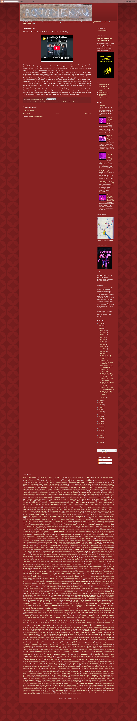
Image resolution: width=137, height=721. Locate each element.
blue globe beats (48, 497)
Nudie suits (28, 593)
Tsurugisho (105, 673)
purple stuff (78, 607)
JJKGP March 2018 (56, 563)
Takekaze (96, 647)
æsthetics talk (26, 484)
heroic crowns (96, 547)
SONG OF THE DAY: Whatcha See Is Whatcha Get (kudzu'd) (110, 197)
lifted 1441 (26, 571)
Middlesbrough (109, 580)
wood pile (68, 688)
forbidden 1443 (90, 534)
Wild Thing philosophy (109, 685)
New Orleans (57, 590)
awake (51, 491)
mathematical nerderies (73, 578)
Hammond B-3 (46, 545)
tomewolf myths (104, 670)
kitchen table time (47, 566)
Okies (102, 593)
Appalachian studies (33, 489)
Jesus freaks (108, 558)
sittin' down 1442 (56, 632)
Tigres (24, 670)
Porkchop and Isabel (67, 603)
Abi (106, 482)
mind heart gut (51, 581)
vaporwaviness (45, 678)
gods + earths (42, 101)
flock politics (31, 533)
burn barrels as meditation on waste (59, 501)
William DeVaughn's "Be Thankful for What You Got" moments (74, 687)
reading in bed (108, 610)
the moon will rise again (52, 661)
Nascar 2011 (54, 588)
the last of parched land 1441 (69, 658)
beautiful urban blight (42, 494)
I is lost (89, 553)
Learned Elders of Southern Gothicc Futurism (64, 570)
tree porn (76, 673)
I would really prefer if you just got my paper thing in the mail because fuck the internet (54, 554)
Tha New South (28, 651)
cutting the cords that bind (54, 514)
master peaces (44, 578)
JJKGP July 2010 (67, 561)
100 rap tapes (87, 477)
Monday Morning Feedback (106, 171)
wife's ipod (86, 685)
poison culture (97, 602)
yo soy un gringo (59, 692)
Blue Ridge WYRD (81, 497)
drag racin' (69, 521)
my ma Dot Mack (42, 586)
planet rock (88, 600)
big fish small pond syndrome (68, 496)
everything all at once (91, 526)
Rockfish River (80, 617)
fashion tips (52, 529)
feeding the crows (85, 529)
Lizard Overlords (72, 573)
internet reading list (107, 556)
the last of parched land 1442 (87, 658)
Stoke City (40, 641)
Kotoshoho (70, 566)
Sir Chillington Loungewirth (30, 632)
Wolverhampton (110, 687)
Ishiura (61, 558)
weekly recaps (94, 681)
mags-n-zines (37, 576)
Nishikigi (43, 591)
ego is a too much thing (38, 524)
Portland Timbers (79, 603)
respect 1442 (38, 615)
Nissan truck (49, 591)
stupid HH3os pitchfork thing (76, 643)
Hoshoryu (40, 551)
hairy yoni (31, 545)
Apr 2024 (103, 349)
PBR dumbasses (103, 596)
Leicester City (88, 570)
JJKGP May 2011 (78, 563)
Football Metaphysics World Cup (42, 534)
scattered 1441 (35, 624)
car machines (53, 504)
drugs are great (48, 523)
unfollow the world (73, 675)
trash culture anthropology (52, 673)
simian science (88, 630)
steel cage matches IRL (101, 639)
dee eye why (29, 518)
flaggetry (96, 531)
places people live (77, 600)
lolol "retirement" (104, 573)
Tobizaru (56, 670)
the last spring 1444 (95, 659)
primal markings (39, 605)
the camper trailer (84, 651)
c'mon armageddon (80, 502)
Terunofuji (104, 649)
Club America (88, 509)
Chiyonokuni (69, 507)
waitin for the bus (66, 680)
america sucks (63, 486)
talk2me (111, 647)
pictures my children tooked (43, 600)
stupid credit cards (48, 642)
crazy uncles (87, 512)
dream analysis (88, 521)
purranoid (86, 607)
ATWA (38, 491)
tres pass (84, 673)
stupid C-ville (36, 643)
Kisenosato (38, 566)
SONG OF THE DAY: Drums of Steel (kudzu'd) (109, 138)
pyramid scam (95, 607)
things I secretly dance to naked (67, 666)
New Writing (65, 590)
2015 (100, 419)
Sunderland (76, 644)
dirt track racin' (30, 519)
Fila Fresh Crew (70, 531)
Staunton (91, 639)
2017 (100, 414)
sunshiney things (85, 644)
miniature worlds (62, 581)
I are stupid (104, 551)
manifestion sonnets (99, 576)
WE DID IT (69, 681)
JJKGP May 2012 (89, 563)
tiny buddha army (46, 670)
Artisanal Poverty (109, 489)
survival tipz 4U (42, 646)
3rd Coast (58, 480)
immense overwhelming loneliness (31, 556)
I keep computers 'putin (100, 552)
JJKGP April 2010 (27, 559)
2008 (100, 435)
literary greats (98, 571)
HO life (54, 549)
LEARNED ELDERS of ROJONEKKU (40, 570)
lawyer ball (92, 568)
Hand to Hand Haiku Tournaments (59, 545)
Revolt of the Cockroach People (97, 615)
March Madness (33, 578)
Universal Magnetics (42, 677)
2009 (100, 433)
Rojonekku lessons (27, 619)
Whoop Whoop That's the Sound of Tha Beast (70, 685)
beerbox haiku (53, 494)
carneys (69, 504)
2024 (100, 328)
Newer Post (26, 114)
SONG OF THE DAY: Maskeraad (105, 370)
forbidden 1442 (79, 534)
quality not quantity (107, 607)
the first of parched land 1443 (63, 654)
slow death (101, 632)
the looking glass (29, 661)
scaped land (108, 622)
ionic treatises (50, 558)
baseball (29, 492)
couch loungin (30, 512)
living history (61, 573)
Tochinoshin (63, 670)
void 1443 (31, 680)
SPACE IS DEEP (107, 637)
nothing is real (110, 591)
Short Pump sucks (54, 630)
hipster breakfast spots (38, 549)
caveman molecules (96, 504)
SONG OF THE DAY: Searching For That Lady (106, 357)
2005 (100, 442)
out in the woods (37, 596)
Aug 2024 (103, 339)
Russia (95, 619)
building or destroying (43, 501)
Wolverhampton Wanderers (30, 688)
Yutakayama (72, 693)
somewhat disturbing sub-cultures (40, 637)
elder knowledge (55, 524)
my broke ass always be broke (83, 585)
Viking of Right (77, 678)
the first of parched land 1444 (82, 654)
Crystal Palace (110, 512)
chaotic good (66, 506)
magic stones (26, 576)
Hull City (72, 551)
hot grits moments (48, 551)
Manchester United (72, 576)
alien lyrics (79, 484)
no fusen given (59, 591)
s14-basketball (50, 620)
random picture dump (83, 608)
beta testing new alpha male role (41, 496)
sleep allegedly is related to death (85, 632)
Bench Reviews (100, 494)
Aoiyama (105, 487)
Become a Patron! (102, 30)
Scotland (105, 624)
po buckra (88, 601)
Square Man (64, 639)
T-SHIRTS (61, 647)
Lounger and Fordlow (44, 575)
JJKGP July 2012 (89, 561)
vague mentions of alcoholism (32, 678)
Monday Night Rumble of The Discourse (104, 581)
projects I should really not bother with (96, 605)
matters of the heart (88, 578)
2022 (100, 402)
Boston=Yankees (48, 499)
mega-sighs (99, 578)
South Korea (76, 637)
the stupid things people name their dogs (100, 663)
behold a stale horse (71, 494)
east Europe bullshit (82, 523)
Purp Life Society (68, 607)
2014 (100, 421)
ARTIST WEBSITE (28, 23)
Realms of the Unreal (97, 612)
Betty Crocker (55, 496)
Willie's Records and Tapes (98, 687)
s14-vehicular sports (50, 622)
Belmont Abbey (90, 494)
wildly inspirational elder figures (32, 687)
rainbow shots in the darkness (68, 608)
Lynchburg (70, 575)
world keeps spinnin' (36, 690)
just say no (94, 564)
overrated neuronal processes (60, 596)
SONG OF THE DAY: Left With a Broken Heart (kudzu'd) (110, 120)
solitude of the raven (73, 636)
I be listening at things (36, 552)
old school (36, 595)
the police (100, 661)
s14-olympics (107, 620)
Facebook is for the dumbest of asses (90, 528)
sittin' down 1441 (44, 632)
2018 (100, 412)
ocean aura (67, 593)
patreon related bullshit (90, 596)
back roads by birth (72, 491)
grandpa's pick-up (32, 543)
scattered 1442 (46, 624)
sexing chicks (54, 629)
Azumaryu (57, 491)
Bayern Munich (54, 492)
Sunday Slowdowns (66, 644)
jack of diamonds (89, 558)
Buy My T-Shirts (69, 502)
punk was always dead (46, 607)
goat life (96, 540)
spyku (56, 639)
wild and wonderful (95, 685)
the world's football (56, 665)
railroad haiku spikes (36, 608)
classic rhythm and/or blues (47, 509)
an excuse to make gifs (82, 486)
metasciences (79, 580)
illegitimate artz (93, 554)
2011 (100, 428)
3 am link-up (50, 480)
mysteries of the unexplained (100, 586)
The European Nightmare (100, 653)
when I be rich (68, 683)
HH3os (110, 547)
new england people (47, 590)
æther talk (33, 484)
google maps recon (64, 542)
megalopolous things (109, 578)
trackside (106, 671)
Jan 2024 (103, 397)
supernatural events (105, 644)
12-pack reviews (107, 477)
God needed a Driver (106, 540)
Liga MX (51, 571)
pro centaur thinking (65, 605)
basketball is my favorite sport (40, 492)
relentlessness (76, 614)
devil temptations (83, 518)
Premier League (27, 605)
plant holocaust (97, 600)
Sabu (58, 622)
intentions (89, 556)
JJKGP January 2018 (55, 561)
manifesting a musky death (85, 576)
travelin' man (65, 673)
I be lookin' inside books (50, 553)
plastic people (66, 602)
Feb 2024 (103, 353)
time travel (36, 670)
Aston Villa (32, 491)
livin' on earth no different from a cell (45, 573)
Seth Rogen (89, 627)
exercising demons (55, 528)
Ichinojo (85, 554)
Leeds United (80, 570)
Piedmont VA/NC (57, 600)
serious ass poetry (79, 627)
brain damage (83, 499)
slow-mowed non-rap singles (45, 634)
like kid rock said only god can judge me (64, 571)
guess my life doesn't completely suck (90, 543)
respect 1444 (58, 615)
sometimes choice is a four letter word (91, 635)
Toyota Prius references (64, 671)
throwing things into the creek (96, 668)
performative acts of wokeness (79, 598)
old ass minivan (28, 595)
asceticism (25, 491)
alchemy (72, 484)
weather (76, 682)
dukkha (56, 523)
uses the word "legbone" (76, 676)
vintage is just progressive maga (92, 678)
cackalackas (92, 502)
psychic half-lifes (34, 607)
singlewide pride (110, 630)
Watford (25, 681)
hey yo (104, 547)
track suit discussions (96, 671)
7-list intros (109, 480)
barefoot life (106, 491)
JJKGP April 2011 (38, 559)
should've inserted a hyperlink (68, 630)
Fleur (24, 533)
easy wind (91, 523)
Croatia (103, 512)
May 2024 (103, 346)
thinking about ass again (49, 668)
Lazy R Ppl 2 (101, 568)
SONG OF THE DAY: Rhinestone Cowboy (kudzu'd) (106, 362)
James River (99, 558)
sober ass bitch (55, 635)
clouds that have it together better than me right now (70, 509)
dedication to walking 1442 (75, 516)
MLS (91, 581)
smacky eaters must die (75, 634)
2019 (100, 409)
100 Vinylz (97, 477)
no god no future (69, 591)
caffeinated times (108, 502)
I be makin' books (64, 552)
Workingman (93, 688)
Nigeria (29, 591)
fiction (51, 531)
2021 (100, 405)
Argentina (49, 489)
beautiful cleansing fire (93, 492)
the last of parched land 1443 (106, 658)
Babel (62, 491)
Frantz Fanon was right (28, 536)
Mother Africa (67, 583)
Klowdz (56, 566)
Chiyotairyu (83, 507)
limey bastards (79, 571)
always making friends (30, 485)
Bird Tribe (80, 496)
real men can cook (53, 612)
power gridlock (105, 603)
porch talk (57, 603)
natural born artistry (86, 588)
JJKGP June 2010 (100, 561)
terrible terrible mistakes (94, 649)
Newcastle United (97, 590)
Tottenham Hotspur (51, 671)
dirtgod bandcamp (104, 92)
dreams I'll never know (101, 521)
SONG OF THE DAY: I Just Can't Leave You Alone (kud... (106, 393)
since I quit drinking (100, 630)
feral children (36, 531)
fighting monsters (59, 531)
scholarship (87, 624)
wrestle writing (47, 690)
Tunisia (111, 673)
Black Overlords (103, 496)
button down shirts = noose (56, 502)
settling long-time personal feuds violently (104, 627)
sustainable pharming (67, 646)
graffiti (104, 542)
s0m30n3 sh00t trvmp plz (30, 620)
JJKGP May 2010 (66, 563)
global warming (80, 540)
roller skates (59, 619)
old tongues (44, 595)
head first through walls (41, 547)
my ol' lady (63, 586)
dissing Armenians (80, 519)
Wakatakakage (75, 680)
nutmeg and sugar (37, 593)
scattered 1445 (78, 624)
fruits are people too (96, 536)
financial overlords (80, 531)
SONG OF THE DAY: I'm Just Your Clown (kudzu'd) (107, 182)
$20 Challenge (77, 477)
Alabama (65, 484)
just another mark (77, 564)
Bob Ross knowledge (92, 497)
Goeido (34, 542)
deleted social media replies (41, 518)
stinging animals (32, 641)
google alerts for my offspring (50, 542)
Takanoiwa (75, 647)
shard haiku (70, 629)
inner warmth (81, 556)
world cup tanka (104, 688)
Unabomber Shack (62, 675)
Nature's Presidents (98, 588)
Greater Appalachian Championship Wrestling (49, 543)
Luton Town (62, 575)
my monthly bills (52, 586)
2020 (100, 407)
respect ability (77, 615)
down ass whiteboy (45, 521)
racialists (25, 608)
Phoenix (31, 600)
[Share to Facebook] (53, 99)
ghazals (66, 540)
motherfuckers (92, 583)
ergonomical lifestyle (53, 526)
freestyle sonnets (74, 536)
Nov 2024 (103, 332)
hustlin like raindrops (94, 551)
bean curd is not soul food (71, 492)
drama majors (78, 521)
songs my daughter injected (57, 637)
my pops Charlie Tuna (75, 586)
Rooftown (66, 619)
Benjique (108, 494)
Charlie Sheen (84, 506)
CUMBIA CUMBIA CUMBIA (37, 514)
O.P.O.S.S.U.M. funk (57, 593)
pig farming (67, 600)
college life (109, 509)
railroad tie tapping (51, 608)
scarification (26, 624)
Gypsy (24, 545)
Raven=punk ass (97, 610)
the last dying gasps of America (46, 658)
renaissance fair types (86, 614)
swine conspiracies (107, 646)
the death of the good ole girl (39, 653)
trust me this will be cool (94, 673)
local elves (87, 573)
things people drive (35, 668)
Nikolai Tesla (36, 591)
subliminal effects (103, 642)
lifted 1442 (34, 571)
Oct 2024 (103, 335)
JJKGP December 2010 (77, 559)
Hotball (56, 551)
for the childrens (66, 534)
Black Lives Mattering (91, 496)
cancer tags (44, 504)
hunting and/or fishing (81, 551)
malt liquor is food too (50, 576)
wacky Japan (55, 680)
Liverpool (30, 573)
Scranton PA (33, 625)
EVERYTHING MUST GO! (29, 528)
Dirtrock (63, 519)
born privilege (29, 499)
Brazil (91, 499)
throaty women (83, 668)
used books (64, 677)
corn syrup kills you (89, 511)
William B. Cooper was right (48, 687)
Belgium (82, 494)
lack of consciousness (81, 568)
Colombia (25, 511)
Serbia (60, 627)
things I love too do (52, 666)
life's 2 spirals (108, 570)
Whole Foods (45, 685)
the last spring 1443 (82, 659)
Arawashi (43, 489)
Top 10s (36, 671)
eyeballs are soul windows (70, 528)
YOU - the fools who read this (80, 692)
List (92, 571)
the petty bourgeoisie (91, 661)
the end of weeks (82, 653)
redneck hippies (51, 614)
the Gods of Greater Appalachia (70, 101)
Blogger (76, 698)
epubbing (44, 526)
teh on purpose (76, 649)
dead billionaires (34, 516)
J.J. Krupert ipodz (74, 558)
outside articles (47, 596)
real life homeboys (34, 612)
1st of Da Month (58, 479)
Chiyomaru (61, 507)
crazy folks (79, 512)
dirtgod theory (35, 101)
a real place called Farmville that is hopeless (80, 482)
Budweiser (102, 105)
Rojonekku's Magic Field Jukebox (44, 619)
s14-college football (80, 620)
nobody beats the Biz (82, 591)
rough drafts (74, 619)
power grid (94, 603)
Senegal (32, 627)
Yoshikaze (68, 692)
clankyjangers (34, 509)
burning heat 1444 (36, 502)
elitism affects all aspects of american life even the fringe (78, 524)
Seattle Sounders (65, 625)
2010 (100, 430)
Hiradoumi (48, 549)
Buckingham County (28, 501)
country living (51, 513)
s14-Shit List (31, 622)
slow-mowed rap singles (60, 634)
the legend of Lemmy (109, 659)
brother (110, 499)
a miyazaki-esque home (60, 482)
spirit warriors (31, 639)
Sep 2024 (103, 337)
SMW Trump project (107, 634)
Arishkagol (56, 489)
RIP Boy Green (43, 617)
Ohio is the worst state (93, 593)
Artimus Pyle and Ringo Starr (95, 489)
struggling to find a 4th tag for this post (81, 641)
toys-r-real (84, 671)
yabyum (40, 692)
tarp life (32, 649)
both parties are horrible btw (61, 499)
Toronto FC (42, 671)
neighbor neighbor (109, 588)
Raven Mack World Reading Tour (44, 610)
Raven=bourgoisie (58, 610)
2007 (100, 437)
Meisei (34, 580)
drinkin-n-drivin (37, 523)
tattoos (37, 649)
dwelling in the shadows (67, 523)
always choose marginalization (106, 484)
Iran (57, 558)
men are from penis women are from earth (56, 580)
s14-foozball (91, 620)
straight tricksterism (56, 641)
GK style (72, 540)
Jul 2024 (102, 342)
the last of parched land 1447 (52, 659)
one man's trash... (54, 595)
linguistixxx (87, 571)
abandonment (98, 482)
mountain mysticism (104, 583)
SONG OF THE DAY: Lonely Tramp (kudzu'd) (109, 156)
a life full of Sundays (46, 482)
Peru (103, 598)
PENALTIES (111, 596)
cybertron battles (68, 514)
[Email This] (47, 99)
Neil (25, 590)
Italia (66, 558)
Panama (73, 596)
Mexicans (100, 580)
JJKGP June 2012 (32, 563)
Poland (105, 601)
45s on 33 (65, 481)
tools (30, 671)
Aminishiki (72, 485)
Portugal (87, 603)
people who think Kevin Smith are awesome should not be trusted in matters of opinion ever (46, 598)
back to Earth (82, 491)
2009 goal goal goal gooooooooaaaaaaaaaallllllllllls (76, 479)
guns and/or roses (107, 543)
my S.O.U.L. (88, 586)
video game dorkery (67, 678)
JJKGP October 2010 (39, 564)
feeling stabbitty (102, 529)
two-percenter (44, 675)
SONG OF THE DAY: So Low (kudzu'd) (106, 379)
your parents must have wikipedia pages (50, 693)
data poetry (25, 516)
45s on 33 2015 (77, 480)
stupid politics (91, 643)
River (51, 617)
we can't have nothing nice (56, 682)
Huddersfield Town (64, 551)
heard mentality (68, 547)
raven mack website (104, 84)
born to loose (38, 499)
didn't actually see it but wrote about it (100, 518)
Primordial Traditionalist (51, 605)
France (110, 534)
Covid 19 (61, 512)
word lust (75, 688)
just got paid (87, 564)
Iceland (79, 554)
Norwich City (102, 591)
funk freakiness (48, 538)
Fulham (40, 538)
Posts (101, 460)
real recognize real (64, 612)
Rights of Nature (32, 617)
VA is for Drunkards (109, 677)
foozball (56, 534)
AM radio (39, 485)
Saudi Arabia (99, 622)
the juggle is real (31, 658)
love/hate (54, 575)
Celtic (105, 504)
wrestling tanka (59, 690)
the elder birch (72, 653)
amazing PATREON (94, 22)
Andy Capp (55, 487)
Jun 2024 (103, 344)
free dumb (56, 536)
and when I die (46, 487)
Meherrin (27, 580)
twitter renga (35, 675)
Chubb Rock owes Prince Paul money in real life (100, 507)
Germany (49, 540)
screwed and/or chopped (44, 625)
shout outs (80, 630)
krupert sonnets (84, 566)
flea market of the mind (107, 531)
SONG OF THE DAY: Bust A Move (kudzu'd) (107, 366)
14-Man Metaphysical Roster (30, 479)
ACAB (111, 482)
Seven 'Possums (28, 629)
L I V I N (37, 568)
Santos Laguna (81, 622)
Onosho (103, 595)
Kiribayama (30, 566)
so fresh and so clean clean (30, 636)
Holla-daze (68, 549)
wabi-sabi (48, 680)
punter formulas (58, 607)
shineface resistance (106, 629)
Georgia (42, 540)
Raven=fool (68, 610)
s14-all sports (41, 620)
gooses (73, 542)
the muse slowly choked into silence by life (72, 661)
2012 (100, 426)
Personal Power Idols (94, 598)
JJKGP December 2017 (92, 559)
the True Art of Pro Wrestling (42, 665)
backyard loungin (95, 491)
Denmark (60, 518)
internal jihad (96, 556)
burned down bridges (75, 501)
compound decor (41, 511)
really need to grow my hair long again (80, 612)
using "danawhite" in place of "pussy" (93, 676)
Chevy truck (98, 506)
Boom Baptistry (110, 497)
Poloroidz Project (37, 603)
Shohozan (35, 630)
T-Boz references (53, 647)
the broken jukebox (71, 651)
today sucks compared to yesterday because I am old (82, 670)
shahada (63, 629)
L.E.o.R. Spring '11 (58, 568)
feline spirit (111, 529)
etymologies (63, 526)
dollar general (89, 519)
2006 (100, 440)
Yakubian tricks (48, 692)
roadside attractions (61, 617)
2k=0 (44, 480)
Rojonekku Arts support (106, 617)
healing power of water (55, 547)
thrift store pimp (73, 668)
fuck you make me (32, 538)
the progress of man (37, 663)
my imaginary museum (101, 585)
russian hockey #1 (103, 619)
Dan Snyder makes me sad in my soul (104, 514)
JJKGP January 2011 (42, 561)
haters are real (93, 545)
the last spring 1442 (68, 659)
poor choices (49, 603)
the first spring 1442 (98, 654)
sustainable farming (54, 646)
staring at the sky (79, 639)
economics (99, 523)
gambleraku (87, 538)
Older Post (88, 114)
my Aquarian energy (68, 585)
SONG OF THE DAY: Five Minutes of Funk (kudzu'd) (107, 384)
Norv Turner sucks (93, 591)
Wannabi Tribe (95, 680)
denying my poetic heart (70, 518)
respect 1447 (68, 615)
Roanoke (72, 617)
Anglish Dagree (64, 487)
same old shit (65, 622)
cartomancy (86, 504)
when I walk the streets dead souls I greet (86, 683)
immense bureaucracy (106, 554)
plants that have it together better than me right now (45, 602)
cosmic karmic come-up (103, 511)
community (31, 511)
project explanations (77, 605)
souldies (69, 637)
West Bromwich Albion (32, 683)
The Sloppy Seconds (83, 663)
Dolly (97, 519)
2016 (100, 416)
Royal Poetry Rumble (85, 619)
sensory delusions (40, 627)
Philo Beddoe (109, 598)
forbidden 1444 (101, 534)
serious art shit (68, 627)
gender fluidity (109, 538)
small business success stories (91, 634)
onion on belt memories (83, 595)
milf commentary (32, 581)
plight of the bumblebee (78, 601)
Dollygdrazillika (104, 519)
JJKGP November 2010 (102, 563)
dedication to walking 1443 (93, 516)
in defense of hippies (47, 556)
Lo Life (81, 573)
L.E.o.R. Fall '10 (46, 568)
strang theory (66, 641)
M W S (93, 575)
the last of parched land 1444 (33, 659)
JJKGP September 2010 (53, 564)
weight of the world (105, 681)
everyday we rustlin (79, 526)
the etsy (90, 653)
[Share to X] (51, 99)
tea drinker (55, 649)
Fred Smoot (49, 536)
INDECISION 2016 (58, 556)
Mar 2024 (103, 351)
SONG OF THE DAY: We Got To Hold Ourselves (107, 388)
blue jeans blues (58, 497)
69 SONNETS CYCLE (100, 480)
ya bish (35, 692)
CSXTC (26, 514)
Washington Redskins (106, 680)
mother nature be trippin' (80, 583)
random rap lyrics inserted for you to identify (102, 608)
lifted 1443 (43, 571)
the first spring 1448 (33, 656)
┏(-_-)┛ (69, 477)
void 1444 (40, 680)
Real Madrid (44, 612)
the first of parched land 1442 (44, 654)
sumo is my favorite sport (52, 644)
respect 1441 (28, 615)
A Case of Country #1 (34, 482)
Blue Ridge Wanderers (69, 497)
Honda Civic (102, 549)
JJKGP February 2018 (28, 561)
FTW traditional (106, 536)
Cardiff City (62, 504)
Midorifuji (25, 581)
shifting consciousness (92, 629)
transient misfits (32, 673)
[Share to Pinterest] (55, 99)
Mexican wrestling (90, 580)
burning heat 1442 (102, 501)
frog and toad (86, 536)
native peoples (75, 588)
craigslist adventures (69, 512)
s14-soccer (40, 622)
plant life (106, 600)
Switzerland (36, 647)
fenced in (27, 531)
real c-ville (25, 612)
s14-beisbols (60, 620)
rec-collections (58, 101)
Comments (102, 463)
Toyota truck (75, 671)
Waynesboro (42, 682)
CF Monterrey (46, 506)
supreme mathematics (29, 646)
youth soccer (64, 693)
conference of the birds (69, 511)
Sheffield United (81, 629)
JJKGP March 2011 (44, 563)
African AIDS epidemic (55, 484)
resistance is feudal (99, 614)
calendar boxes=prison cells (30, 504)
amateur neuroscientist (50, 486)
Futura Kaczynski (58, 538)
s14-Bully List (68, 620)
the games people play (46, 656)
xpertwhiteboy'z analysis (80, 690)
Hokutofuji (60, 549)
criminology (96, 512)
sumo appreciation (37, 644)
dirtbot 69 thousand (42, 519)
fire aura (89, 531)
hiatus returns (26, 549)
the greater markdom (87, 656)
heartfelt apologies (86, 547)
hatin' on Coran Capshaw (105, 545)
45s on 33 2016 (87, 481)
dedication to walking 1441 (57, 516)
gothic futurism (81, 542)
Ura (52, 676)
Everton (70, 526)
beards (82, 492)
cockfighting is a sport (98, 509)
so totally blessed (45, 635)
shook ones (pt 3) (44, 630)
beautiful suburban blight (29, 494)
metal (70, 580)
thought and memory (62, 668)
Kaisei (107, 564)
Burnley (46, 502)
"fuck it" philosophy (29, 477)
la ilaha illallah (69, 568)
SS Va (70, 639)
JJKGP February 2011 (106, 559)
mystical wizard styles (34, 588)
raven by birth (29, 610)
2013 (100, 423)
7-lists (24, 482)
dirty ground (70, 519)
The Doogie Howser (62, 653)
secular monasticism (76, 625)
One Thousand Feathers (68, 595)
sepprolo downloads (52, 627)
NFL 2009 (106, 590)
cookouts (79, 511)
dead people (43, 516)
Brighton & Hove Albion (101, 499)
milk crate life (41, 581)
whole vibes (54, 685)
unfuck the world (84, 675)
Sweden (99, 646)
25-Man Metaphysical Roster (32, 481)
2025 (100, 326)
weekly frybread (85, 681)
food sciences (86, 533)
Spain (24, 639)
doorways (35, 521)
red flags (29, 614)
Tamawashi (25, 649)
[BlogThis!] (49, 99)
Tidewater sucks (109, 668)
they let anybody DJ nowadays (89, 665)
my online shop (103, 86)
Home (57, 114)
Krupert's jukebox (50, 101)
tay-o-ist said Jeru (46, 649)
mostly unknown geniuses (55, 583)
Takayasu (89, 647)
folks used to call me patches (64, 533)
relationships (66, 614)
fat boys (59, 529)
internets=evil (26, 558)
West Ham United (43, 683)
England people (31, 526)
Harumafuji (85, 545)
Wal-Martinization (85, 680)
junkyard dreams (66, 564)
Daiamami (80, 514)
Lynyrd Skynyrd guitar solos (82, 575)
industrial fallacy (69, 556)
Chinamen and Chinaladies (49, 507)
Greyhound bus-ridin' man (69, 543)
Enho (39, 526)
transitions (40, 673)
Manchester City (61, 576)
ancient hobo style (34, 487)
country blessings (40, 513)
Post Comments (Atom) (36, 116)
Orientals (27, 596)
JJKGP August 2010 (51, 559)
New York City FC (76, 590)
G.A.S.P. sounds (76, 538)
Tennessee (84, 649)
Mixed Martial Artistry (82, 581)
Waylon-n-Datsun (33, 681)
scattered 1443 (57, 624)
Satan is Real (90, 622)
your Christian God (33, 693)
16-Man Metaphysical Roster (45, 479)
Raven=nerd (87, 610)
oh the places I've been (79, 593)
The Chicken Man (98, 651)
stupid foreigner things (60, 642)
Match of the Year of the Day (58, 578)
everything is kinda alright (106, 526)
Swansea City (91, 646)
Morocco (45, 583)
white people (35, 685)
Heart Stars (77, 547)
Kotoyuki (76, 566)
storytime (47, 641)
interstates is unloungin (38, 558)
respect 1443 (48, 615)
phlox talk (25, 600)
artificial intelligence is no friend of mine (76, 489)
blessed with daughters (36, 497)
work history (83, 688)
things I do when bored (40, 666)
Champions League (56, 506)
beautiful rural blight (107, 492)
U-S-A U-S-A (53, 675)
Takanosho (82, 647)
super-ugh (95, 644)
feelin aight (94, 529)
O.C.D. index (47, 593)
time (29, 670)
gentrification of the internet (30, 540)
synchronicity (44, 647)
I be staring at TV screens (77, 553)
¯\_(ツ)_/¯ (59, 477)
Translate (110, 453)
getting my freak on (58, 540)
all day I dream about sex (90, 484)
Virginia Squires (105, 678)
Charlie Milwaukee (75, 506)
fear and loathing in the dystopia (71, 529)
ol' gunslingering (110, 593)
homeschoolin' (93, 549)
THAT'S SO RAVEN (58, 651)
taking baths (104, 647)
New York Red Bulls (86, 590)
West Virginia (53, 683)
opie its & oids (110, 595)
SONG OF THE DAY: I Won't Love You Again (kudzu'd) (106, 375)
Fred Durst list (40, 536)
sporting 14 (40, 639)
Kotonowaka (62, 566)
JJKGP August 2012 (64, 559)
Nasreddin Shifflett (64, 588)
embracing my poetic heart (104, 524)
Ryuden (112, 619)
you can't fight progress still (96, 692)
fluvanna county (48, 533)
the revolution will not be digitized (55, 663)
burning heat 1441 (89, 501)
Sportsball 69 (50, 639)
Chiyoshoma (76, 507)
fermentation (45, 531)
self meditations (88, 625)
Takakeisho (68, 647)
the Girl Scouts (59, 656)
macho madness (108, 575)
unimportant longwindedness (100, 675)
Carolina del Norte (77, 504)
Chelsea (91, 506)
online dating (96, 595)
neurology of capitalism (33, 590)
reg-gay (59, 614)
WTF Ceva (69, 690)
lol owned (95, 573)
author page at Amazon (105, 98)
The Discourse (51, 653)
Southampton (84, 637)
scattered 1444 (68, 624)
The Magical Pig (39, 661)
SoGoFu (63, 635)
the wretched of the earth (72, 665)
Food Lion (76, 533)
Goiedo (39, 542)
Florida (39, 533)
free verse (64, 536)
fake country (32, 529)
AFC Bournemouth (43, 484)
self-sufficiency (108, 625)
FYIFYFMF (66, 538)
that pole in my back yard (43, 651)
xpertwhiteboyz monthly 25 (97, 690)
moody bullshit (37, 583)
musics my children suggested (54, 585)
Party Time (79, 596)
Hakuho (38, 545)
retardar (84, 615)
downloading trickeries (59, 521)
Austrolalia (44, 491)
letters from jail (97, 570)
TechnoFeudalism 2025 (65, 649)
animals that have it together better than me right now (85, 487)
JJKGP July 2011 (78, 561)
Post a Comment (29, 110)
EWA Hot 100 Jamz (42, 528)
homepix (78, 549)
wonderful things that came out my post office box (51, 688)
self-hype (98, 625)
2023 (100, 400)
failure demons (105, 528)
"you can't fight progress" (46, 477)
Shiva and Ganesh (27, 630)
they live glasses (104, 665)
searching (57, 625)
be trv (60, 492)
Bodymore (101, 497)
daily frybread (88, 514)
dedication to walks (109, 516)
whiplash (29, 685)
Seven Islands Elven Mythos (41, 629)
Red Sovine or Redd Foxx (39, 614)
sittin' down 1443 (68, 632)
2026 (100, 323)
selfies (24, 627)
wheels (59, 683)
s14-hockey (99, 620)
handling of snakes (75, 545)
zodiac (78, 693)
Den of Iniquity (53, 518)
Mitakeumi (71, 581)
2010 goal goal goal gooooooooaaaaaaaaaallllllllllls (102, 479)
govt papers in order (93, 542)
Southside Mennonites (95, 637)
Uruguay (57, 676)
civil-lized (25, 509)
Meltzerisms (40, 580)
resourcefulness (110, 614)
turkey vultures (26, 675)
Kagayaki (101, 564)
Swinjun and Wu (27, 647)
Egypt (47, 524)
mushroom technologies (38, 585)
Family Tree (42, 529)
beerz (60, 494)
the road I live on (71, 663)
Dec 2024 (103, 330)
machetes (99, 575)
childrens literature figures (34, 507)
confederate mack (56, 511)
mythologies (45, 588)
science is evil (96, 624)
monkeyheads (28, 583)
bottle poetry (73, 499)
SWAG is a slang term (80, 646)
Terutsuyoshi (111, 649)
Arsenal (63, 489)
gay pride (101, 538)
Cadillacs (100, 502)
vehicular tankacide (55, 678)
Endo (24, 526)
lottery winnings (33, 575)
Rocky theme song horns (93, 617)
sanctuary (72, 622)
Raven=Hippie (78, 610)
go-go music (89, 540)
